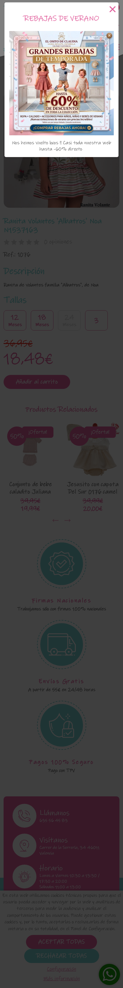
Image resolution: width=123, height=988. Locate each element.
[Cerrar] (113, 9)
